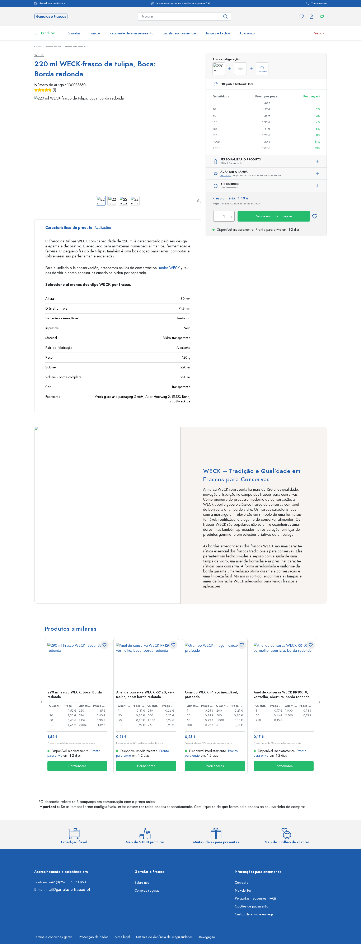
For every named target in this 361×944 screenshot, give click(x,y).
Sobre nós (142, 882)
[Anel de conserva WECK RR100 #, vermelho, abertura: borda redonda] (284, 664)
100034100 (225, 175)
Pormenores (77, 766)
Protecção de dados (93, 937)
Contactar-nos (319, 3)
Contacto (241, 882)
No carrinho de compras (273, 216)
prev (41, 702)
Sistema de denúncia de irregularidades (164, 937)
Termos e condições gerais (53, 937)
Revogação (207, 937)
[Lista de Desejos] (302, 16)
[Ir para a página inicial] (51, 16)
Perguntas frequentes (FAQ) (255, 898)
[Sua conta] (312, 16)
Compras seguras (147, 890)
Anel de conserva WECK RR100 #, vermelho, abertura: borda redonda (281, 694)
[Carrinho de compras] (322, 16)
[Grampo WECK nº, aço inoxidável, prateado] (215, 664)
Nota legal (122, 937)
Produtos (48, 33)
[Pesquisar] (225, 16)
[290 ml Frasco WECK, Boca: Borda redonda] (77, 664)
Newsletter (243, 890)
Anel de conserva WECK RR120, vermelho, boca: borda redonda (145, 694)
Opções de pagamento (251, 906)
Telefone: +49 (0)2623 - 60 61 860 (60, 882)
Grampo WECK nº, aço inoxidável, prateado (211, 694)
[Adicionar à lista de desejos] (314, 216)
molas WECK (169, 267)
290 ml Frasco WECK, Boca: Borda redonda (74, 694)
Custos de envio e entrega (254, 914)
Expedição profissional (52, 3)
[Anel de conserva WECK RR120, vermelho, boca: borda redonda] (146, 664)
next (319, 702)
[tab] (68, 229)
